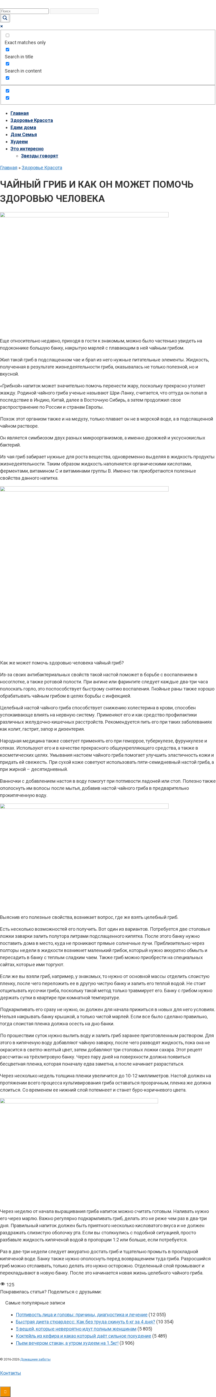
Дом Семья (24, 134)
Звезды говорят (39, 155)
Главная (20, 113)
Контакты (10, 1373)
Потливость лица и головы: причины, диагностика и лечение (82, 1314)
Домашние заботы (35, 1359)
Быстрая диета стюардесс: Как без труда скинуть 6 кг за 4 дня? (85, 1321)
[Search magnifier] (5, 18)
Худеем (19, 141)
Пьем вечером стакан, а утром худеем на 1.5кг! (67, 1343)
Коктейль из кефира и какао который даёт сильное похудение (83, 1336)
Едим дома (23, 127)
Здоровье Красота (32, 120)
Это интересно (27, 148)
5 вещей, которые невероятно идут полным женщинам (76, 1329)
